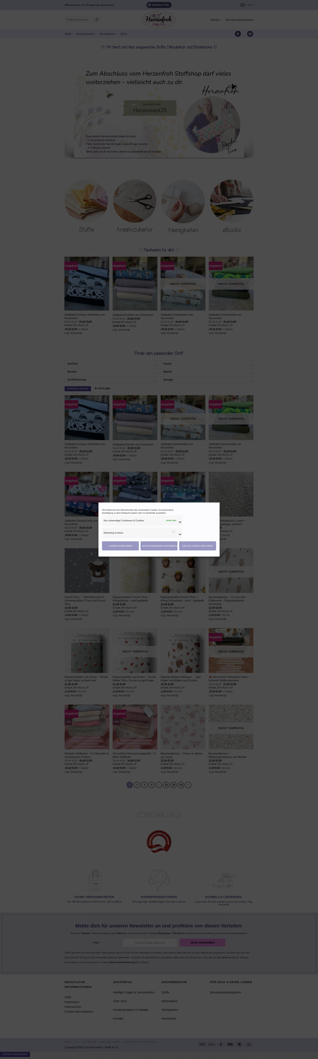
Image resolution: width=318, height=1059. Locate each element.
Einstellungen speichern (197, 546)
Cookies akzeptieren (120, 546)
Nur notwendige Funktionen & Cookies (160, 546)
